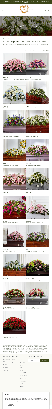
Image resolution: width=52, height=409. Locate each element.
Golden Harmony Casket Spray (11, 165)
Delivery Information (23, 371)
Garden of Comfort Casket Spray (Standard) (14, 79)
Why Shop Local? (22, 366)
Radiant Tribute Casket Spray (10, 222)
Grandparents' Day (6, 360)
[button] (2, 9)
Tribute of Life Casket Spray (10, 337)
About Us (5, 370)
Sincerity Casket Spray (9, 308)
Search (13, 359)
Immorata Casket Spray (9, 251)
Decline (39, 405)
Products (5, 367)
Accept (25, 405)
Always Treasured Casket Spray (11, 136)
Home (4, 38)
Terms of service (22, 387)
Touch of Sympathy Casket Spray (34, 222)
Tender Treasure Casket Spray (10, 107)
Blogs (13, 362)
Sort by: (27, 50)
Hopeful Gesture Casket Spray (34, 107)
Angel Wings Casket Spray (33, 194)
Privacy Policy (14, 401)
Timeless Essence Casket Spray (11, 280)
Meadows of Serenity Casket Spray (35, 251)
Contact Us (22, 362)
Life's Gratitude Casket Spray (33, 165)
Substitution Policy (23, 382)
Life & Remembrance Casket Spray (12, 194)
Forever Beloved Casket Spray (34, 280)
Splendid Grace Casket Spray (33, 308)
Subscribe (44, 360)
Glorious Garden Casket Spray (34, 79)
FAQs (21, 359)
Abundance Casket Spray (32, 136)
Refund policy (23, 378)
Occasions (5, 364)
